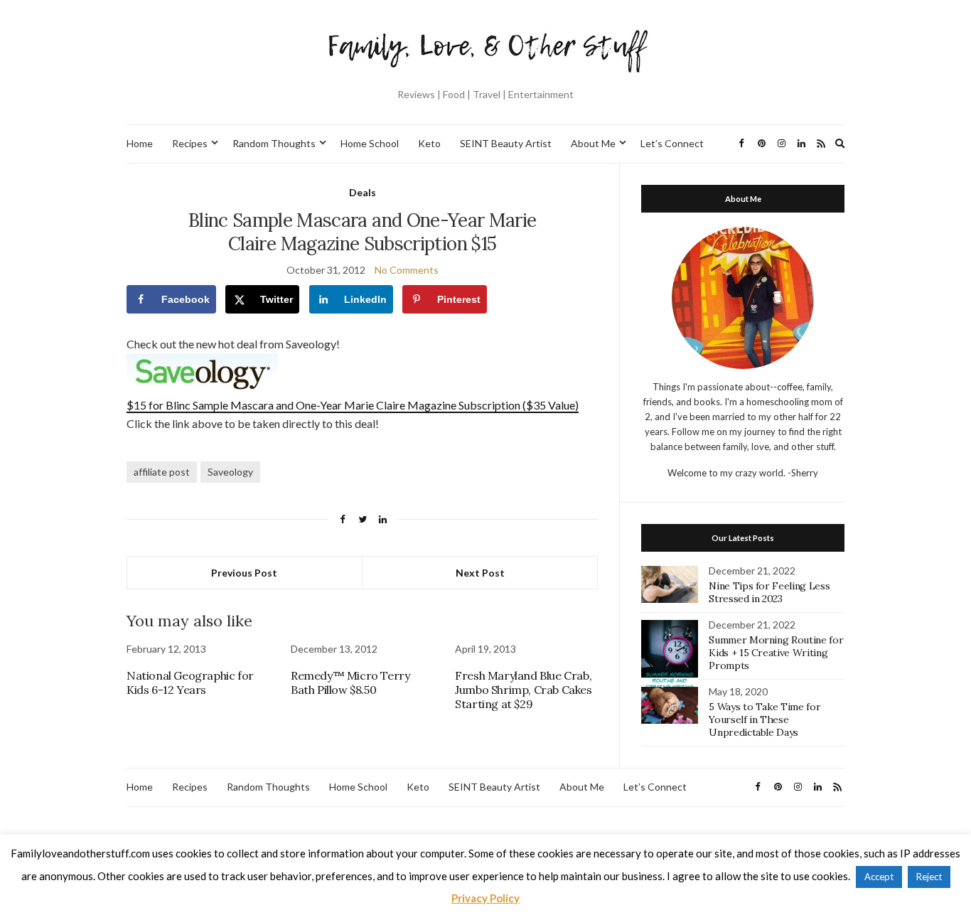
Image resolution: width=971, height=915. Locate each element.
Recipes (190, 143)
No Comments (407, 270)
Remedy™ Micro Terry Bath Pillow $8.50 (350, 682)
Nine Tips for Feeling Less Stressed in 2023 (769, 592)
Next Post (480, 573)
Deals (362, 192)
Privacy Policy (485, 898)
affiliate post (162, 472)
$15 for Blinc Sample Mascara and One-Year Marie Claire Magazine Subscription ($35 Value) (353, 405)
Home (140, 143)
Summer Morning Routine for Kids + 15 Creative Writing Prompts (776, 652)
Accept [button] (879, 876)
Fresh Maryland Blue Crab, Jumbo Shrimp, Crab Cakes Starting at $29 (523, 689)
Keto (429, 143)
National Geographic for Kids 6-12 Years (190, 682)
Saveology (230, 472)
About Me (593, 143)
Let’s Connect (672, 143)
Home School (369, 143)
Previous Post (244, 573)
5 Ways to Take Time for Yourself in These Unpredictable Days (764, 719)
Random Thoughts (274, 143)
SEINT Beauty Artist (506, 143)
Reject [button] (929, 876)
